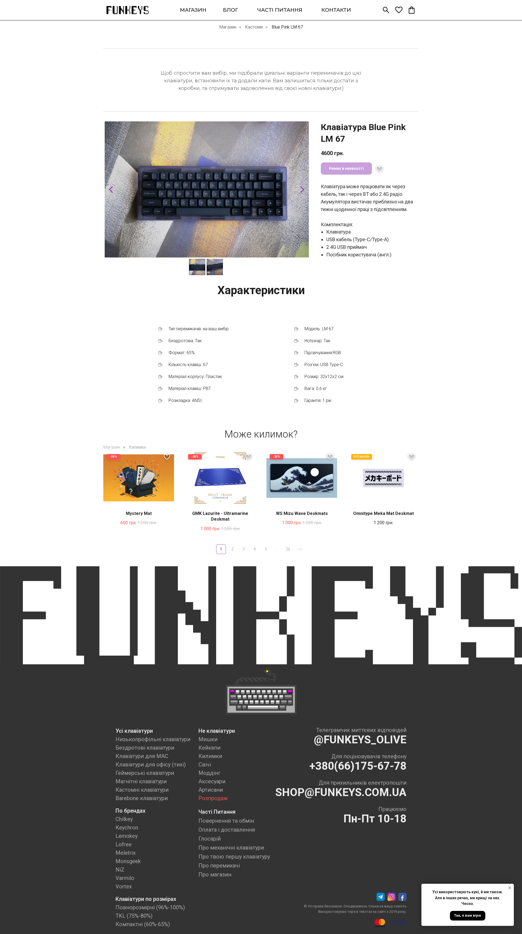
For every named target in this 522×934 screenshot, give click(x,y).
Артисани (210, 790)
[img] (127, 10)
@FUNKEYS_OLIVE (360, 739)
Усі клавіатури (134, 731)
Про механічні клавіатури (231, 847)
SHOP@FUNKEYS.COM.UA (340, 792)
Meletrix (126, 853)
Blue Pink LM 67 (287, 27)
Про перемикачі (219, 865)
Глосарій (209, 838)
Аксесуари (211, 781)
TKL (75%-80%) (134, 916)
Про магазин (214, 874)
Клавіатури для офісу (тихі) (151, 764)
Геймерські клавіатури (145, 773)
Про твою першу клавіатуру (234, 856)
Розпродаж (213, 798)
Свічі (204, 764)
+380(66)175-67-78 (357, 766)
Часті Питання (216, 812)
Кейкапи (209, 747)
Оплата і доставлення (226, 829)
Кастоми (254, 27)
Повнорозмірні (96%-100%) (150, 907)
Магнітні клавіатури (141, 781)
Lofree (124, 844)
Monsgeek (128, 861)
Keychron (127, 827)
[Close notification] (509, 888)
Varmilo (125, 878)
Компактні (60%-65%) (143, 924)
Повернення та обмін (226, 820)
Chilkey (124, 819)
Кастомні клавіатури (142, 790)
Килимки (137, 447)
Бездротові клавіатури (145, 747)
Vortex (124, 886)
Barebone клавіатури (142, 798)
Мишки (207, 739)
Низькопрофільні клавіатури (153, 739)
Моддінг (209, 773)
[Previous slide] (111, 189)
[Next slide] (302, 189)
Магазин (227, 27)
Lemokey (127, 836)
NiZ (120, 869)
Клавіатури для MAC (142, 756)
